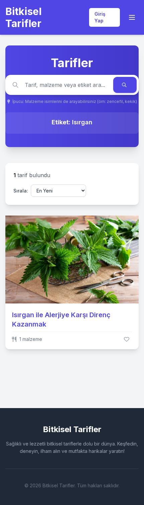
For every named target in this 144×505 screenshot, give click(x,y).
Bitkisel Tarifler (23, 17)
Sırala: (20, 191)
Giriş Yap (99, 17)
